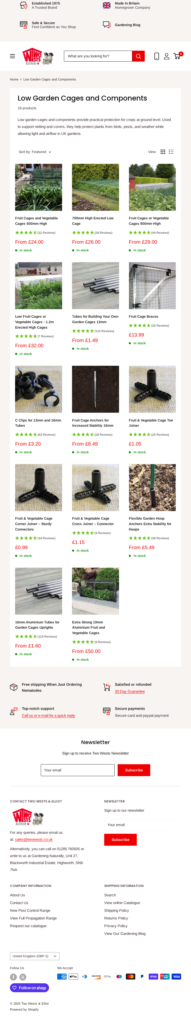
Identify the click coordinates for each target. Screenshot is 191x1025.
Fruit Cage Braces (143, 316)
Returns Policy (116, 918)
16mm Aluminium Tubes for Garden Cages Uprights (37, 625)
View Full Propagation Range (33, 918)
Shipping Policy (116, 910)
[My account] (166, 56)
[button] (38, 234)
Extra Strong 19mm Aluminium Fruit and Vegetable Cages (88, 627)
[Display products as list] (171, 152)
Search (110, 895)
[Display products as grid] (163, 152)
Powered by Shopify (24, 1009)
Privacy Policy (116, 926)
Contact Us (19, 903)
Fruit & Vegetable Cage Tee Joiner (151, 423)
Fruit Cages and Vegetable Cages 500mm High (36, 221)
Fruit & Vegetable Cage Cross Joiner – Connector (93, 521)
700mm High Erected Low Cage (93, 221)
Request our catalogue (28, 926)
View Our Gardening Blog (124, 933)
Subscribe (134, 770)
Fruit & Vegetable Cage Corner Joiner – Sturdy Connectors (33, 523)
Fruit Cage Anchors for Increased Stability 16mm (92, 423)
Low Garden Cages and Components (49, 79)
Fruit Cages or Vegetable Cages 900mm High (149, 221)
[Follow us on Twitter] (22, 977)
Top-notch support (38, 708)
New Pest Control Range (30, 910)
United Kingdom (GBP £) (30, 956)
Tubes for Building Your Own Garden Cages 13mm (95, 319)
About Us (17, 895)
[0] (177, 56)
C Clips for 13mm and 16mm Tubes (38, 423)
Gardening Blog (127, 25)
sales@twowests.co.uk (34, 839)
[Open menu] (12, 56)
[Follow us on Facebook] (13, 977)
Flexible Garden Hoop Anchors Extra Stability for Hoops (150, 523)
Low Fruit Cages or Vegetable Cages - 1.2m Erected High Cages (34, 321)
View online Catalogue (122, 903)
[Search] (138, 56)
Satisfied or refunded (133, 684)
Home (14, 79)
